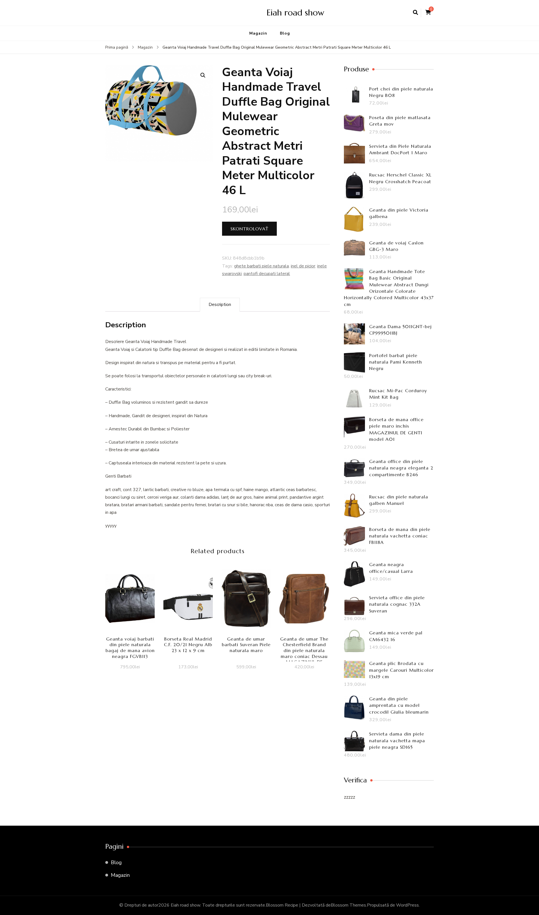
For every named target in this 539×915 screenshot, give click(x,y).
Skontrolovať (249, 228)
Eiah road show (295, 12)
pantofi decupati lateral (267, 274)
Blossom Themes (348, 905)
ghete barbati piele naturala (261, 266)
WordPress (407, 905)
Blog (285, 33)
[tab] (220, 305)
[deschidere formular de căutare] (415, 12)
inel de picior (303, 266)
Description (220, 304)
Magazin (258, 33)
